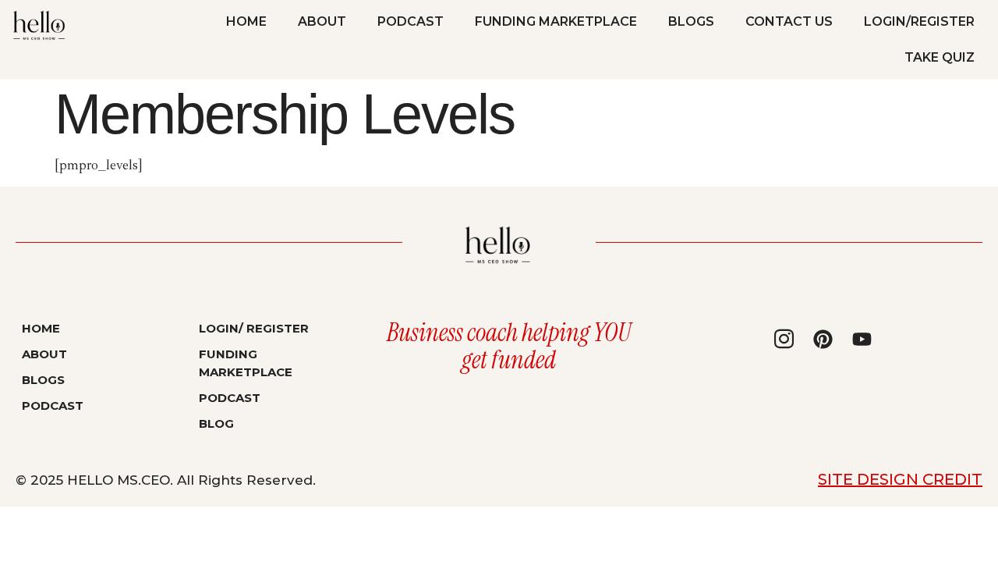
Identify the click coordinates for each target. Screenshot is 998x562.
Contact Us (789, 21)
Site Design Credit (900, 479)
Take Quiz (939, 57)
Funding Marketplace (556, 21)
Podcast (410, 21)
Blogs (691, 21)
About (322, 21)
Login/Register (919, 21)
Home (246, 21)
